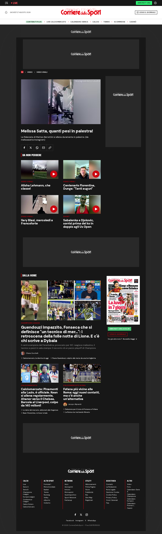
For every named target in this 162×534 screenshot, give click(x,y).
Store (87, 490)
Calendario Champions (131, 495)
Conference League (27, 500)
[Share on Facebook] (24, 147)
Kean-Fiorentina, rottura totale (35, 413)
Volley (46, 497)
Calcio (96, 22)
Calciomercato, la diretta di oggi (36, 358)
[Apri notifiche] (6, 12)
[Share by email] (43, 147)
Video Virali (42, 72)
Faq (107, 503)
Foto (129, 487)
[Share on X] (31, 147)
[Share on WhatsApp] (37, 147)
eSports (47, 500)
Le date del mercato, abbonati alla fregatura (40, 410)
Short (66, 216)
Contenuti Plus (34, 22)
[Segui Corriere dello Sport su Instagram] (86, 514)
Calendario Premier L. (131, 504)
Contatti (109, 484)
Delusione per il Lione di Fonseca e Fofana (81, 409)
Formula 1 (47, 484)
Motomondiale (49, 487)
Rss (86, 495)
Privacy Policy (111, 497)
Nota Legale (110, 490)
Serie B (25, 490)
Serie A (25, 487)
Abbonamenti (90, 484)
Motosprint (69, 492)
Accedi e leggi (129, 339)
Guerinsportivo (70, 495)
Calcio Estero (28, 504)
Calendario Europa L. (131, 500)
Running (47, 495)
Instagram (79, 520)
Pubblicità (89, 492)
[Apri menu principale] (6, 3)
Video (29, 72)
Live (15, 3)
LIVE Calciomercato (56, 22)
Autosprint (69, 487)
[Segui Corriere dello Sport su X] (81, 514)
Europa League (29, 497)
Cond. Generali (112, 500)
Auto (66, 484)
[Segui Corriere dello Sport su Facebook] (75, 514)
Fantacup (68, 500)
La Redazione (111, 487)
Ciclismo (47, 503)
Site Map (88, 497)
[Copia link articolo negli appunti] (50, 147)
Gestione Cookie (112, 492)
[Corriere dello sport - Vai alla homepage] (81, 12)
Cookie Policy (111, 495)
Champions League (30, 323)
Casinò (133, 22)
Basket (46, 490)
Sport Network (70, 497)
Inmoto (67, 490)
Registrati (89, 500)
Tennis (106, 22)
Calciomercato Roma (74, 385)
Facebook (70, 520)
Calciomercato (29, 385)
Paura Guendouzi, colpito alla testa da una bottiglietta (74, 358)
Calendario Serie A (79, 22)
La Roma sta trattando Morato (77, 412)
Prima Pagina (90, 487)
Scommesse (119, 22)
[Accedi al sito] (155, 3)
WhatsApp (92, 520)
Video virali (27, 181)
